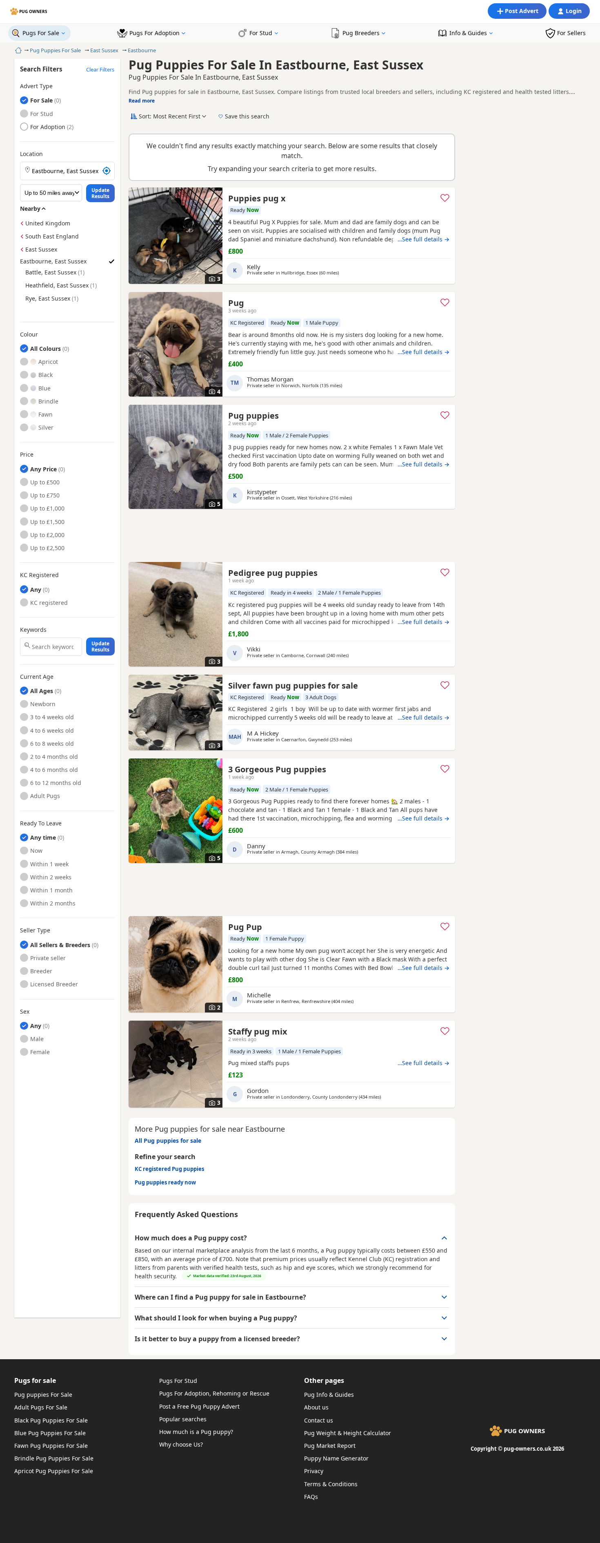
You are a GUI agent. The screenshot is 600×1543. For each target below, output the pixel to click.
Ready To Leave (41, 823)
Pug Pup (245, 926)
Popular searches (183, 1419)
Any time (43, 837)
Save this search (247, 116)
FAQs (311, 1497)
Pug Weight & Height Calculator (347, 1433)
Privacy (313, 1471)
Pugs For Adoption (154, 33)
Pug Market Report (330, 1445)
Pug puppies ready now (165, 1182)
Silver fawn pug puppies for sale (293, 685)
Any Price (43, 469)
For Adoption (47, 127)
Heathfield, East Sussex (57, 285)
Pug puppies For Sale (43, 1394)
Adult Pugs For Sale (40, 1407)
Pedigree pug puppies (273, 572)
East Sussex (104, 50)
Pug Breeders (361, 33)
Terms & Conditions (331, 1484)
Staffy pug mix (257, 1031)
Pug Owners (33, 11)
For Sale (41, 100)
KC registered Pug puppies (169, 1169)
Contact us (318, 1420)
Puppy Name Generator (336, 1458)
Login (574, 11)
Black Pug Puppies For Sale (51, 1420)
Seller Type (35, 930)
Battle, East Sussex (50, 272)
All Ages (41, 691)
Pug (236, 302)
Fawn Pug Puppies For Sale (51, 1445)
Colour (29, 334)
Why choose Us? (181, 1444)
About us (316, 1407)
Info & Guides (468, 33)
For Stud (260, 33)
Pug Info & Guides (329, 1394)
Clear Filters (100, 69)
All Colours (45, 348)
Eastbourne (142, 50)
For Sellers (571, 33)
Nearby (30, 208)
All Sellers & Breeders (60, 945)
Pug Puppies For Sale (55, 50)
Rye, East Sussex (47, 298)
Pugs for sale (35, 1380)
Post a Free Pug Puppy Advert (199, 1406)
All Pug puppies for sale (168, 1140)
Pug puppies (253, 415)
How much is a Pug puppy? (196, 1432)
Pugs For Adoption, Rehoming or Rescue (214, 1393)
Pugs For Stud (178, 1381)
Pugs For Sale (40, 33)
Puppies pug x (257, 198)
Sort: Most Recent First (169, 116)
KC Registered (39, 575)
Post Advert (521, 11)
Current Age (36, 676)
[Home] (17, 50)
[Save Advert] (445, 197)
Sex (24, 1011)
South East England (52, 236)
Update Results (100, 193)
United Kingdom (47, 223)
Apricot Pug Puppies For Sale (53, 1471)
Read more (142, 101)
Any (35, 589)
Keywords (33, 629)
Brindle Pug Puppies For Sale (53, 1458)
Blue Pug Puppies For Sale (50, 1433)
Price (26, 454)
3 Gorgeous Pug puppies (277, 769)
